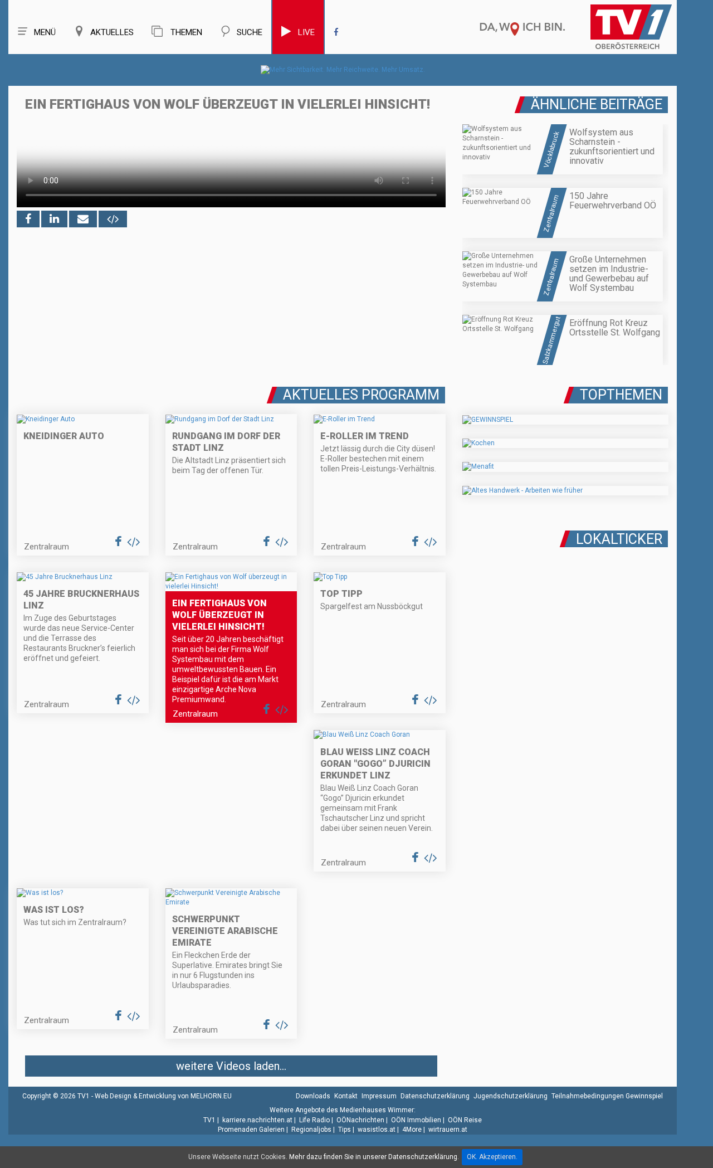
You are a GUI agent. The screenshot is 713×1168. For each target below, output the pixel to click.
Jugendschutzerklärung (510, 1096)
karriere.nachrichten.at (257, 1120)
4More (412, 1129)
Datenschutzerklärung (435, 1096)
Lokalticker (619, 539)
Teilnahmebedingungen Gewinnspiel (607, 1096)
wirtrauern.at (447, 1129)
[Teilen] (83, 219)
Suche (249, 32)
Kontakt (346, 1096)
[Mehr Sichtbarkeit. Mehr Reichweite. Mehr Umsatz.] (343, 70)
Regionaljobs (311, 1129)
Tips (344, 1129)
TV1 (209, 1120)
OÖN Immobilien (416, 1120)
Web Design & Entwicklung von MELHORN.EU (163, 1096)
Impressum (379, 1096)
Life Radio (314, 1120)
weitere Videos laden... (231, 1066)
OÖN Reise (465, 1120)
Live (306, 32)
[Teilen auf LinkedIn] (54, 219)
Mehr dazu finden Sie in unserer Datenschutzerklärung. (374, 1157)
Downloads (313, 1096)
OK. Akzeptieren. (492, 1157)
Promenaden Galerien (251, 1129)
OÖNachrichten (360, 1120)
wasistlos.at (376, 1129)
